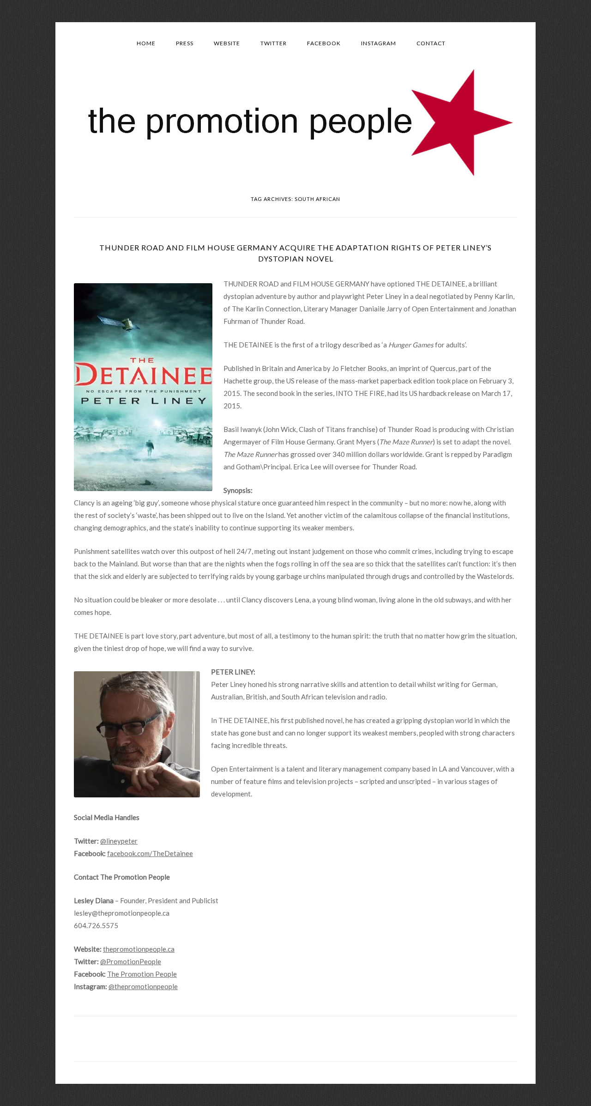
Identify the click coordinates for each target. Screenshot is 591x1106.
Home (146, 43)
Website (227, 43)
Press (184, 43)
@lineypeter (119, 841)
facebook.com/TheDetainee (150, 853)
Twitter (273, 43)
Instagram (378, 43)
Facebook (324, 43)
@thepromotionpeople (143, 986)
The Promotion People (142, 974)
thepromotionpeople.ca (139, 949)
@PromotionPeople (130, 961)
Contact (431, 43)
